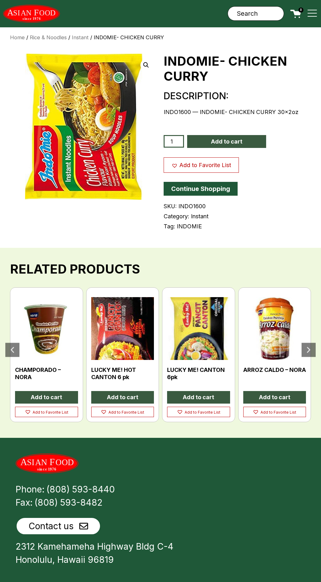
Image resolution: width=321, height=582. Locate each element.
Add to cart (226, 141)
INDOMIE (189, 226)
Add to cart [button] (46, 397)
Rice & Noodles (48, 37)
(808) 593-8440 (80, 489)
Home (17, 37)
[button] (146, 65)
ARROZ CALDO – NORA (274, 370)
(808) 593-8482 (68, 502)
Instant (80, 37)
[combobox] (256, 13)
